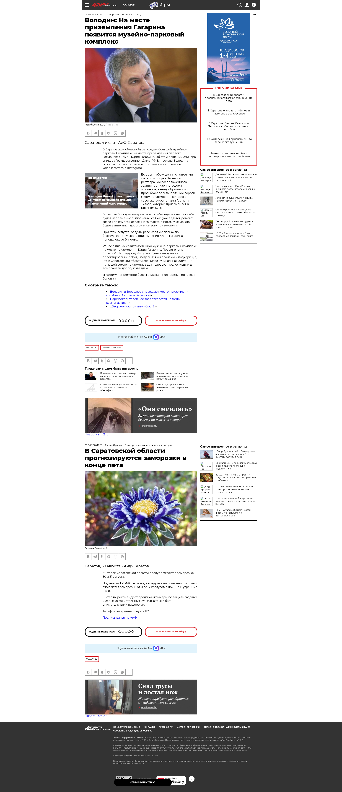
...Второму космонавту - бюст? (132, 306)
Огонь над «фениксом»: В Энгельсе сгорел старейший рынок (172, 387)
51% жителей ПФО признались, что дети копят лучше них (229, 141)
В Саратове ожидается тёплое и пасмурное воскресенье (229, 112)
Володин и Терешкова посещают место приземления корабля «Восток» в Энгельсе (148, 293)
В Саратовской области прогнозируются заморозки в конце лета (229, 98)
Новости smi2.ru (96, 434)
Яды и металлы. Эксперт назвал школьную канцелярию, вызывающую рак (233, 513)
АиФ (104, 548)
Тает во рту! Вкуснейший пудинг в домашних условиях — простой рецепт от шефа (234, 224)
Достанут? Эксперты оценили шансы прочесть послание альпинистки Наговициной (236, 177)
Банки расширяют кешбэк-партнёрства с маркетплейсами (229, 155)
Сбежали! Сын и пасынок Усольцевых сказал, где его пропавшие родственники (236, 466)
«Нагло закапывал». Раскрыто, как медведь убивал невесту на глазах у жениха (235, 501)
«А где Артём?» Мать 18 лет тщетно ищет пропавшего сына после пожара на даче (235, 489)
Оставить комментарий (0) (171, 320)
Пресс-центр (166, 727)
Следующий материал (142, 782)
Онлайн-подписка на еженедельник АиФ (227, 727)
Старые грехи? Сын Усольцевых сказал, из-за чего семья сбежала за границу (235, 212)
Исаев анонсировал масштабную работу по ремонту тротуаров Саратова (118, 376)
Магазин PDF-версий (188, 727)
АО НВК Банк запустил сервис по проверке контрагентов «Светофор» (118, 387)
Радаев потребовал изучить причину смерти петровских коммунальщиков (172, 376)
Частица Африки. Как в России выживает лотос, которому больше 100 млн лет (235, 189)
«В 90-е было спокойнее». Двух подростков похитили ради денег (234, 234)
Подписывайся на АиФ (120, 617)
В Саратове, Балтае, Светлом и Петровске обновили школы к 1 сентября (229, 126)
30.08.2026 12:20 (93, 445)
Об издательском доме (126, 727)
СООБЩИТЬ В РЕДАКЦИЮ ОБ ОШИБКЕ (132, 731)
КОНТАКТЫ (149, 727)
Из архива (112, 124)
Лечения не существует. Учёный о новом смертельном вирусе (234, 199)
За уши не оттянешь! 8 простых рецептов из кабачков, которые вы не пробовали (236, 477)
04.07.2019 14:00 (93, 14)
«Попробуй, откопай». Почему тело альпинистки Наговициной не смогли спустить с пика (235, 454)
